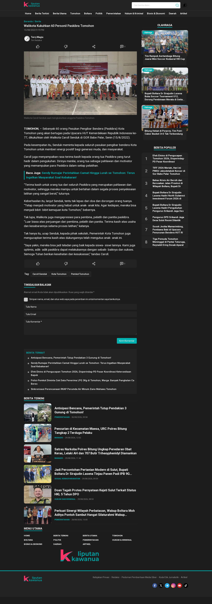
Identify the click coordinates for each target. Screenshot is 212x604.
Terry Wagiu (37, 37)
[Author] (27, 39)
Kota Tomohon (59, 274)
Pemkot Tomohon (80, 274)
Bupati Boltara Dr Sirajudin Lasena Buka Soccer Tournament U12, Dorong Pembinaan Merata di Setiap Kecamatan (164, 98)
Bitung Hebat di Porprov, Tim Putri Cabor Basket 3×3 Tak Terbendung (164, 132)
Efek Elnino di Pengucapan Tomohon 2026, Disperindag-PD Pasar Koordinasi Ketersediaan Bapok (81, 373)
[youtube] (179, 585)
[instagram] (173, 585)
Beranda (28, 21)
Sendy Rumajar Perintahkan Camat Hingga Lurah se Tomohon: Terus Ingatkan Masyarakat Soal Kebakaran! (80, 365)
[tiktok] (185, 585)
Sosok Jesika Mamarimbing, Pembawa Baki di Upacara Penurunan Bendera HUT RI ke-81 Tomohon (168, 231)
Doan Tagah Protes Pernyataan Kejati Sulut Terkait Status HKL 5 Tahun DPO (95, 492)
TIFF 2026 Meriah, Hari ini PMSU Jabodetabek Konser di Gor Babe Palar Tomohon (169, 170)
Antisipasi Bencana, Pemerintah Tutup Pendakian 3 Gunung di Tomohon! (71, 357)
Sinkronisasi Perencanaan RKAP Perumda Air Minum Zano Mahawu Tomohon (73, 389)
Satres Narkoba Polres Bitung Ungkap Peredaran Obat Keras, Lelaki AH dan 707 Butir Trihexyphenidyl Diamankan (95, 451)
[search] (177, 5)
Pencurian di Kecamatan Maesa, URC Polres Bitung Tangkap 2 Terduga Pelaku (90, 431)
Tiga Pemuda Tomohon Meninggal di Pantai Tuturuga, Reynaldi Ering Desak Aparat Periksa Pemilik (169, 244)
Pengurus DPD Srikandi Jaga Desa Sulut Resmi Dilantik (168, 219)
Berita (38, 21)
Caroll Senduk (40, 274)
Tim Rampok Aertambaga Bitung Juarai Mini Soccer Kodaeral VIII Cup (165, 58)
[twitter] (161, 585)
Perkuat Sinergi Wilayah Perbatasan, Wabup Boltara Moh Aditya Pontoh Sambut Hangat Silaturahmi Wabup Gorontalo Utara (94, 515)
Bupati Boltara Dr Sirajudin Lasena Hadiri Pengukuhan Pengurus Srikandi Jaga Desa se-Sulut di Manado (169, 210)
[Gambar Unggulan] (80, 83)
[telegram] (167, 585)
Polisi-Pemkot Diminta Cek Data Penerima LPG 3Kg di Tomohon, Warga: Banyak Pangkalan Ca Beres (82, 382)
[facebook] (154, 585)
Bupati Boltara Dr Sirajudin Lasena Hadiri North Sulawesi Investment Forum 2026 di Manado (169, 197)
